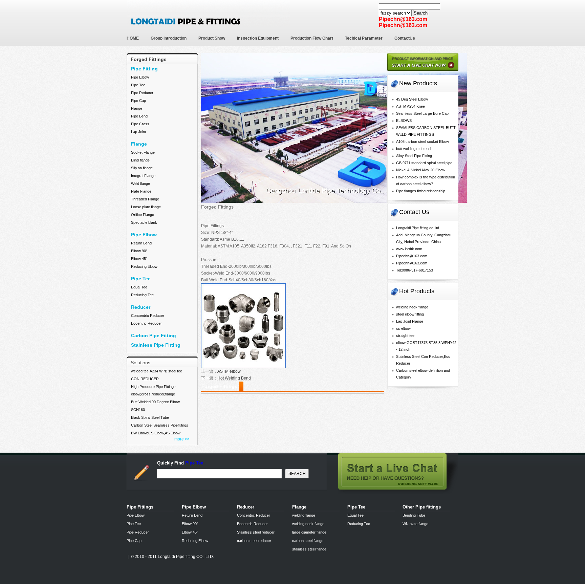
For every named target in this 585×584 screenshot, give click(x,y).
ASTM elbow (229, 371)
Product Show (211, 38)
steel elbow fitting (410, 314)
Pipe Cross (140, 124)
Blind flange (140, 160)
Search (421, 13)
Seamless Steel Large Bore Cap (422, 113)
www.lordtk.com (409, 249)
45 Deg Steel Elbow (412, 99)
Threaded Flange (145, 199)
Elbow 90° (139, 251)
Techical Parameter (364, 38)
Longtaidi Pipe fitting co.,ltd (417, 228)
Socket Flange (143, 152)
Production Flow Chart (311, 38)
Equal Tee (139, 287)
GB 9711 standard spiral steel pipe (424, 163)
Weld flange (140, 183)
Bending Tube (414, 515)
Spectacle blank (144, 222)
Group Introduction (169, 38)
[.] (422, 73)
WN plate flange (415, 524)
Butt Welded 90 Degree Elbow (155, 402)
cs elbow (403, 328)
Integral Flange (143, 176)
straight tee (405, 335)
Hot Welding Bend (234, 378)
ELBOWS (404, 120)
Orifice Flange (142, 215)
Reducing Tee (142, 295)
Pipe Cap (138, 101)
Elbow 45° (139, 259)
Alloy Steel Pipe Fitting (414, 156)
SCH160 (138, 410)
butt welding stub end (413, 149)
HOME (133, 38)
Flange (136, 108)
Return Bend (141, 243)
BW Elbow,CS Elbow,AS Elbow (155, 433)
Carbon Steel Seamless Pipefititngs (159, 425)
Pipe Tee (138, 85)
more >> (182, 439)
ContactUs (404, 38)
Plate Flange (141, 191)
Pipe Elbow (140, 77)
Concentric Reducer (147, 315)
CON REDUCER (145, 379)
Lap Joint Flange (409, 321)
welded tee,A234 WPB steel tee (156, 371)
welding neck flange (412, 307)
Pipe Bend (139, 116)
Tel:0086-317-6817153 (414, 270)
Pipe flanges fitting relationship (420, 191)
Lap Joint (138, 132)
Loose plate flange (146, 207)
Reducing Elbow (144, 266)
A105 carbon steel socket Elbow (422, 141)
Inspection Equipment (258, 38)
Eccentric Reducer (146, 323)
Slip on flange (142, 168)
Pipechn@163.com (411, 256)
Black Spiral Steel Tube (150, 417)
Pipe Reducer (142, 93)
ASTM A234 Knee (410, 106)
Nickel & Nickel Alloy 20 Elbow (420, 170)
